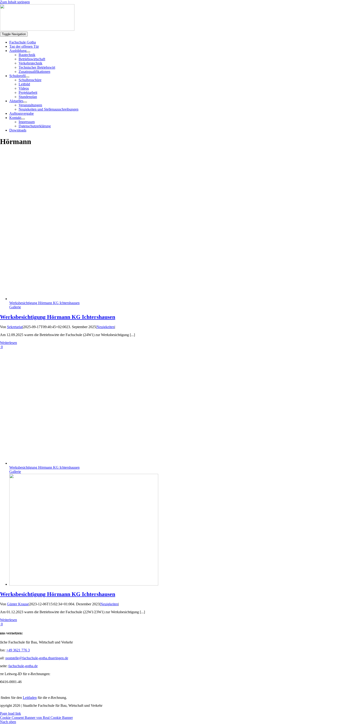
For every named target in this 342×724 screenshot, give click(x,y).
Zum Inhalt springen (15, 2)
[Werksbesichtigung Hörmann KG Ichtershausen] (83, 584)
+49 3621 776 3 (18, 650)
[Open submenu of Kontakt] (23, 119)
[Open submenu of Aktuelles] (25, 102)
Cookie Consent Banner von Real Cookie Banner (36, 718)
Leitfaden (30, 698)
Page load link (10, 713)
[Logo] (37, 29)
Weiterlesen (8, 343)
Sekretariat (15, 327)
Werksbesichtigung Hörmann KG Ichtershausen (44, 303)
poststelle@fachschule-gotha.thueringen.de (36, 658)
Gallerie (15, 307)
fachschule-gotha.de (23, 666)
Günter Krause (18, 604)
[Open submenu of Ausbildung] (28, 52)
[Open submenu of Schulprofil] (27, 77)
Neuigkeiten (105, 327)
